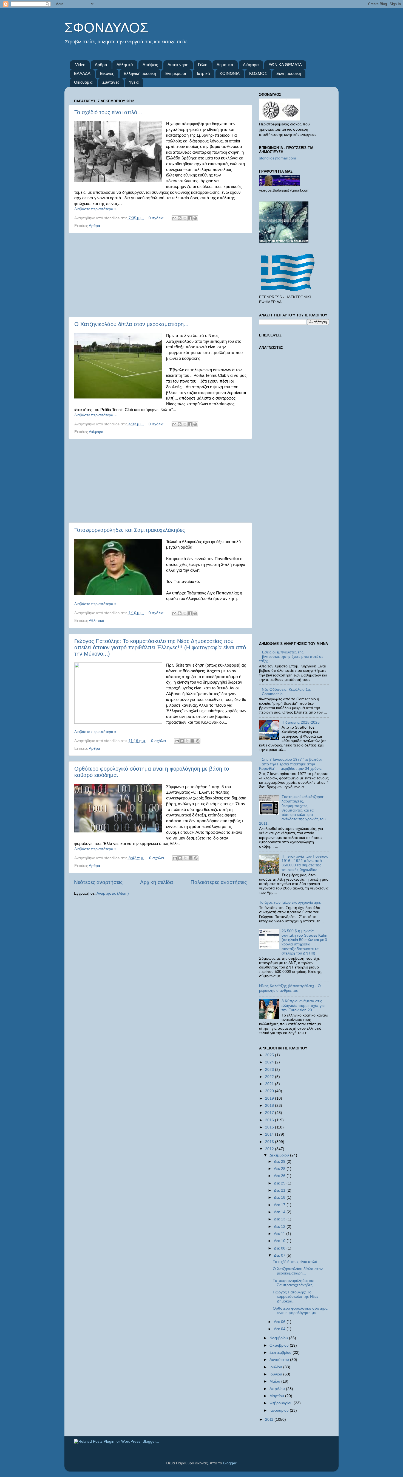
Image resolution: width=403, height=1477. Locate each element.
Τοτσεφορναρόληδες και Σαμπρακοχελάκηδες (129, 530)
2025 (270, 1055)
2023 (270, 1070)
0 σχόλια (156, 218)
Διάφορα (251, 64)
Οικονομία (83, 82)
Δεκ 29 (280, 1161)
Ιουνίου (276, 1374)
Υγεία (134, 82)
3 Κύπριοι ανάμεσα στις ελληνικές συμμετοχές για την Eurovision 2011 (303, 1005)
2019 (270, 1098)
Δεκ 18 (280, 1197)
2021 (270, 1084)
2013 (270, 1142)
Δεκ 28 (280, 1169)
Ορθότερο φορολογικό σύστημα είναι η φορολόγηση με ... (300, 1310)
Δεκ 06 (280, 1322)
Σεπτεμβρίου (281, 1352)
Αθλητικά (125, 64)
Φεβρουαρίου (281, 1403)
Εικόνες (107, 73)
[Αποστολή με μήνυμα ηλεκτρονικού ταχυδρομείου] (174, 218)
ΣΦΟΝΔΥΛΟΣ (106, 27)
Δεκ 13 (280, 1219)
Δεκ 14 (280, 1212)
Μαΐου (275, 1381)
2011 (269, 1419)
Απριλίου (277, 1389)
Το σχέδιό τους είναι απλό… (108, 112)
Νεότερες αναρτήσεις (98, 882)
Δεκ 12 (280, 1227)
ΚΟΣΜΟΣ (258, 73)
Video (80, 64)
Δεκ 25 (280, 1183)
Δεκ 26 (280, 1176)
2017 (270, 1113)
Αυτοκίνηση (178, 64)
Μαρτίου (277, 1396)
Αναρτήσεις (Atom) (113, 893)
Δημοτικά (225, 64)
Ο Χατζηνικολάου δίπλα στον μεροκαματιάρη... (131, 324)
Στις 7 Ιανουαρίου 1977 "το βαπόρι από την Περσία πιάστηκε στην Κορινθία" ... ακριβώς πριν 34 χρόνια (290, 763)
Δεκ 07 (280, 1255)
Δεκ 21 (280, 1190)
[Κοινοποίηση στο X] (185, 218)
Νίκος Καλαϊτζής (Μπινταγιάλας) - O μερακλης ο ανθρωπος (290, 988)
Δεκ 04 (280, 1329)
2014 (270, 1134)
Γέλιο (202, 64)
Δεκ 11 (280, 1234)
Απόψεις (150, 64)
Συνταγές (110, 82)
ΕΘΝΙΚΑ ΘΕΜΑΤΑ (285, 64)
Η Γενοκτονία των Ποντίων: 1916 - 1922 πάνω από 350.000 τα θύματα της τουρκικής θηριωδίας (305, 863)
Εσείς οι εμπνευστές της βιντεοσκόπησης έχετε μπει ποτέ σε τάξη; (291, 656)
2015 (270, 1127)
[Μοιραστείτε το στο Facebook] (190, 218)
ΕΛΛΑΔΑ (82, 73)
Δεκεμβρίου (279, 1155)
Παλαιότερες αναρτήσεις (219, 882)
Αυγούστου (279, 1360)
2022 (270, 1077)
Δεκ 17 (280, 1205)
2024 (270, 1062)
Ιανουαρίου (279, 1410)
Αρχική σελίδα (156, 882)
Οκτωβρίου (279, 1345)
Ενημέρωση (176, 73)
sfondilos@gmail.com (277, 158)
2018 (270, 1105)
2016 (270, 1120)
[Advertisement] (160, 275)
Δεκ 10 (280, 1241)
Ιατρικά (203, 73)
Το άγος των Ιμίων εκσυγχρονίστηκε (290, 902)
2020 (270, 1091)
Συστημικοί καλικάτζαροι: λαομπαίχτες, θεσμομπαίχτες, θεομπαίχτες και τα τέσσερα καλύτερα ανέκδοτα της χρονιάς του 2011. (292, 810)
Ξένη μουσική (288, 73)
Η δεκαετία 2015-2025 (301, 722)
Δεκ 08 (280, 1248)
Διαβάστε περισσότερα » (95, 209)
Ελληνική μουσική (140, 73)
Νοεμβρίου (279, 1338)
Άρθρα (101, 64)
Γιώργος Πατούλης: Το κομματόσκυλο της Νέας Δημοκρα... (296, 1296)
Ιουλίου (276, 1367)
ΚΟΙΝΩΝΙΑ (230, 73)
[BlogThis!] (179, 218)
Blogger (229, 1463)
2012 (270, 1149)
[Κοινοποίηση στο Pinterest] (195, 218)
